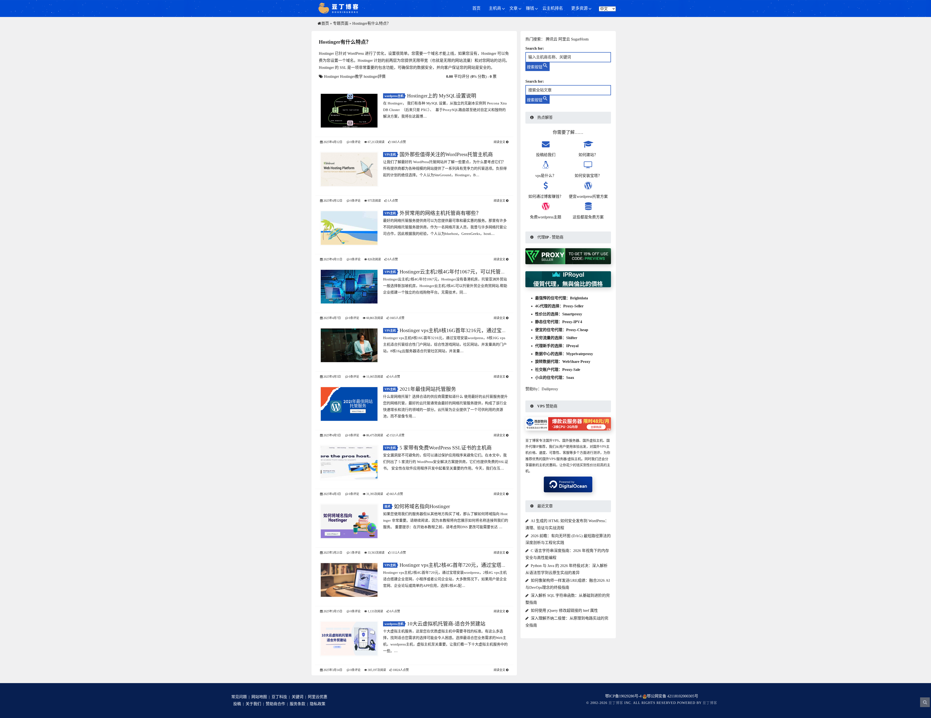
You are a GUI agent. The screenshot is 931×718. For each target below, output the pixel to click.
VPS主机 (390, 154)
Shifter (571, 338)
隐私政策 (317, 704)
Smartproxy (572, 314)
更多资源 (579, 8)
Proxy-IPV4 (572, 322)
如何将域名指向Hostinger (422, 506)
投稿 (237, 704)
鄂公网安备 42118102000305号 (672, 696)
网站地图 (259, 697)
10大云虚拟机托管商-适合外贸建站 (446, 624)
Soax (570, 377)
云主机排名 (552, 8)
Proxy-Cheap (577, 330)
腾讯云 (551, 39)
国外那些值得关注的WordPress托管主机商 (446, 154)
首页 (476, 8)
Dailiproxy (550, 389)
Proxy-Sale (571, 369)
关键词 (297, 697)
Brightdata (579, 298)
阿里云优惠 (317, 697)
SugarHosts (580, 39)
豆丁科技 (279, 697)
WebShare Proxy (576, 361)
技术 (387, 506)
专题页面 (340, 23)
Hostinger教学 (351, 76)
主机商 (495, 8)
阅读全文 (500, 142)
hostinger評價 (374, 76)
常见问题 (239, 697)
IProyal (572, 346)
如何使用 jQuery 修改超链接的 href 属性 (564, 610)
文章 (513, 8)
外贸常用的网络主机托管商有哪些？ (440, 213)
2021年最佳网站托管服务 (428, 389)
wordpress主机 (394, 96)
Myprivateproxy (579, 354)
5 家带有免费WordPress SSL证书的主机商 (446, 448)
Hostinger (331, 76)
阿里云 (564, 39)
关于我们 (253, 704)
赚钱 (530, 8)
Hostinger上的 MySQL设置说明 (441, 96)
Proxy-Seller (573, 306)
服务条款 (297, 704)
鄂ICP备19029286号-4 (623, 696)
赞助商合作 (275, 704)
